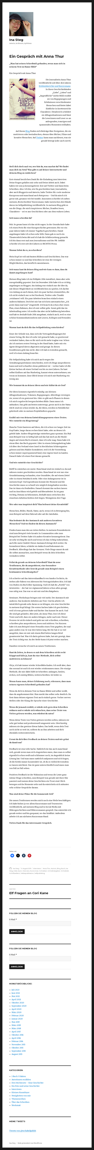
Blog (27, 131)
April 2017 (16, 1031)
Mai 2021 (16, 996)
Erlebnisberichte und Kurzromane (54, 86)
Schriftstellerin (14, 873)
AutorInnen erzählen (21, 1079)
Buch (63, 868)
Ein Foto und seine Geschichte (26, 1086)
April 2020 (16, 1009)
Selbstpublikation (27, 873)
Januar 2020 (17, 1019)
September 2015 (19, 1051)
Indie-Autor (18, 871)
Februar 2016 (17, 1041)
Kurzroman (34, 871)
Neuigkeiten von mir (21, 1095)
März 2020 (16, 1012)
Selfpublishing (39, 873)
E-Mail (13, 919)
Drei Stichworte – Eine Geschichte (27, 1083)
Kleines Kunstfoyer (20, 1092)
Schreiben (43, 871)
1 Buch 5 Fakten (19, 1076)
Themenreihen (19, 1099)
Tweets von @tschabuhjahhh (22, 1131)
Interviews (37, 868)
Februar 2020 (18, 1015)
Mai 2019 (16, 1022)
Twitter (39, 137)
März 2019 (16, 1025)
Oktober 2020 (18, 1003)
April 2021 (16, 999)
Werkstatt (16, 1105)
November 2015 (18, 1044)
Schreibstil (65, 871)
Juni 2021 (16, 993)
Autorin (53, 868)
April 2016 (16, 1038)
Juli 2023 (15, 990)
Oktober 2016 (18, 1035)
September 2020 (19, 1006)
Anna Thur (46, 868)
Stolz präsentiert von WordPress (30, 1143)
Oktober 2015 (17, 1048)
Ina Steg (16, 40)
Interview (26, 871)
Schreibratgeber (54, 871)
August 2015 (17, 1054)
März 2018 (16, 1028)
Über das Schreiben (20, 1102)
